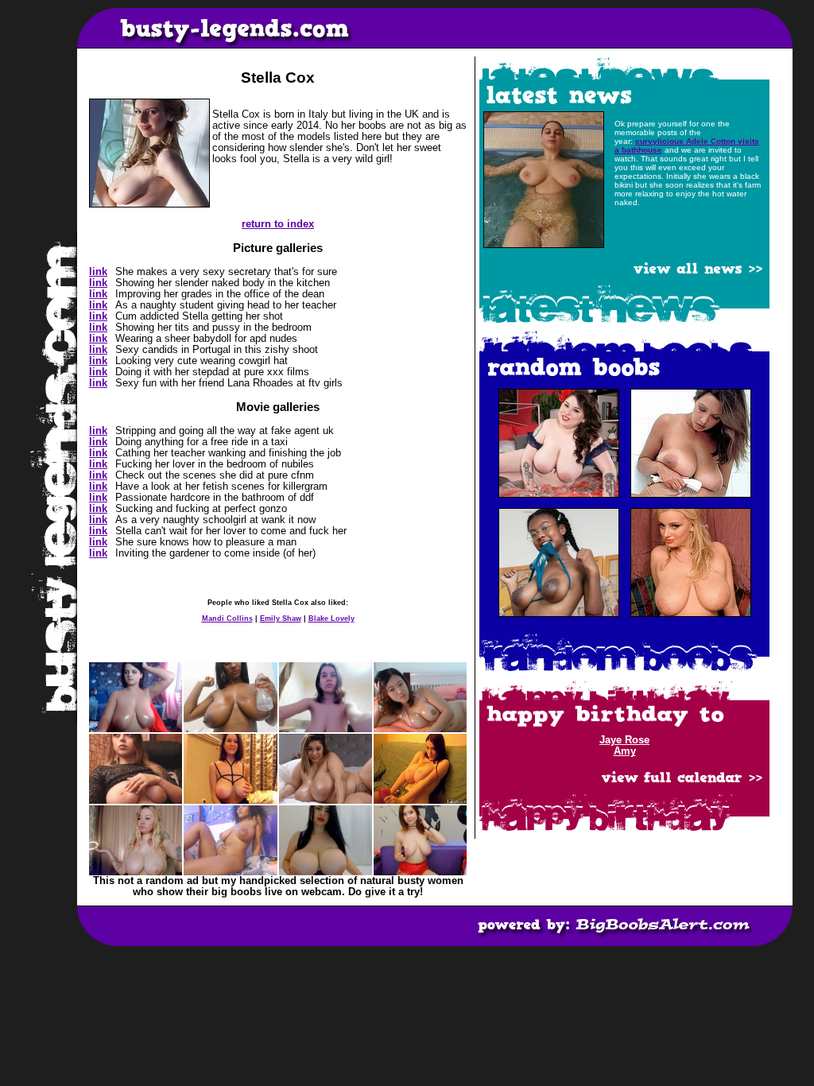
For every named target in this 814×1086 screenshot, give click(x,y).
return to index (278, 224)
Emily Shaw (280, 619)
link (98, 271)
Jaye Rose (624, 740)
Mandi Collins (227, 619)
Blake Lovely (331, 619)
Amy (625, 751)
